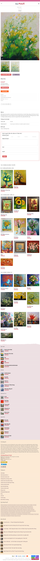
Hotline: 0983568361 (35, 559)
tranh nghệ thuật (12, 512)
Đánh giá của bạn (5, 135)
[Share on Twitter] (3, 104)
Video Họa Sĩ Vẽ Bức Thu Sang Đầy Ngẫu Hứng (12, 544)
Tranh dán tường (28, 511)
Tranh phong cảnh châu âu (26, 512)
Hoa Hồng (16, 328)
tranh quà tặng (25, 514)
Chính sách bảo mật (4, 488)
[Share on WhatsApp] (12, 104)
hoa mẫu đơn (12, 506)
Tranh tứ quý (36, 514)
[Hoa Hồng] (20, 319)
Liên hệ (2, 495)
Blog (2, 493)
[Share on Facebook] (1, 104)
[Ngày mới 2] (33, 318)
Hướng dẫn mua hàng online (6, 478)
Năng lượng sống (4, 214)
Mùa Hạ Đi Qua (3, 339)
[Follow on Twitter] (3, 467)
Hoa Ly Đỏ (16, 288)
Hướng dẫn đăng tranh (5, 491)
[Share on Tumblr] (10, 104)
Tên (3, 147)
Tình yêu (12, 515)
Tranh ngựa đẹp (18, 512)
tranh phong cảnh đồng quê (5, 514)
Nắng (2, 254)
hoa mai (8, 506)
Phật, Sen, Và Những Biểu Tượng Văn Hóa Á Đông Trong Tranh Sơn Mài (17, 531)
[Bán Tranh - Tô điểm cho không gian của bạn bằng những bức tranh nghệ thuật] (20, 4)
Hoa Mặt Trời (16, 210)
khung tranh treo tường (12, 509)
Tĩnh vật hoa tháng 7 (4, 288)
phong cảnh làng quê (4, 511)
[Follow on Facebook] (1, 467)
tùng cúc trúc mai (17, 515)
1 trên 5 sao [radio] (4, 136)
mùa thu (29, 509)
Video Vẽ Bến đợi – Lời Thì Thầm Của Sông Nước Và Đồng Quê (16, 541)
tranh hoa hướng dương (4, 512)
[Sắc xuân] (33, 280)
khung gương (23, 506)
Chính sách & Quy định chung (6, 480)
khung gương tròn (29, 506)
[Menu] (1, 3)
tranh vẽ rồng (3, 515)
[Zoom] (2, 59)
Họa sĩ (19, 506)
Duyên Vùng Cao (4, 329)
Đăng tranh (3, 490)
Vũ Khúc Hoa (29, 254)
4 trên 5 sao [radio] (22, 136)
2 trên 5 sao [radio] (9, 136)
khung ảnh (25, 509)
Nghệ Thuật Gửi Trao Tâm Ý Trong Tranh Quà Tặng (14, 551)
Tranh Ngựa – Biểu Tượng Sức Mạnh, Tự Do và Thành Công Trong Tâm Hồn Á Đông (20, 528)
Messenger (37, 557)
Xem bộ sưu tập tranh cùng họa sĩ (6, 97)
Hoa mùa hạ (3, 308)
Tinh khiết (16, 301)
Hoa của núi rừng (30, 213)
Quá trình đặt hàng (4, 486)
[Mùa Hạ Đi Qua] (7, 335)
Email (3, 151)
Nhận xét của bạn (5, 138)
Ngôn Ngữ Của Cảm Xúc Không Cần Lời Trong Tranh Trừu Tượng (16, 525)
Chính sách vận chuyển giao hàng (7, 482)
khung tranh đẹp (19, 509)
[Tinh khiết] (20, 296)
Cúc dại (28, 237)
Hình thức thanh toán (5, 476)
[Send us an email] (5, 467)
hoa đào (16, 506)
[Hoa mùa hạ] (7, 299)
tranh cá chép (23, 511)
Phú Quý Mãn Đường (12, 511)
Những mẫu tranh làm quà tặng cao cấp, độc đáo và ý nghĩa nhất (16, 535)
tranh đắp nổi (8, 515)
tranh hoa (33, 511)
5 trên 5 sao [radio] (30, 136)
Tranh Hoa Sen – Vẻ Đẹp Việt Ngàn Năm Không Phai (14, 522)
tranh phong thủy (13, 514)
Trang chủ (19, 7)
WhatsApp (32, 557)
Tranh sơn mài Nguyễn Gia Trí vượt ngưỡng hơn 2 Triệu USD (15, 538)
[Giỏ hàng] (38, 3)
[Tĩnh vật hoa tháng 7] (7, 280)
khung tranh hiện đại (4, 509)
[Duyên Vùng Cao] (7, 319)
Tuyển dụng (3, 497)
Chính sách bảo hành (5, 484)
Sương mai (16, 255)
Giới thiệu (3, 473)
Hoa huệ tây (16, 237)
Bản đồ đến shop (21, 558)
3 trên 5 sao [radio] (15, 136)
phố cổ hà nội (18, 511)
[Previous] (3, 36)
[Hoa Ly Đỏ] (20, 280)
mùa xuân (32, 509)
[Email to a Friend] (5, 104)
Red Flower (3, 267)
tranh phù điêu (19, 514)
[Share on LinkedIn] (8, 104)
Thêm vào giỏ (5, 87)
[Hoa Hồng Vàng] (33, 298)
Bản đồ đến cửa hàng (5, 499)
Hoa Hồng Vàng (30, 306)
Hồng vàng (16, 186)
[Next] (37, 36)
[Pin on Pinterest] (7, 104)
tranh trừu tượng (30, 514)
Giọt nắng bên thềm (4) (5, 234)
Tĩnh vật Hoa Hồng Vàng (5, 190)
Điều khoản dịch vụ (4, 474)
